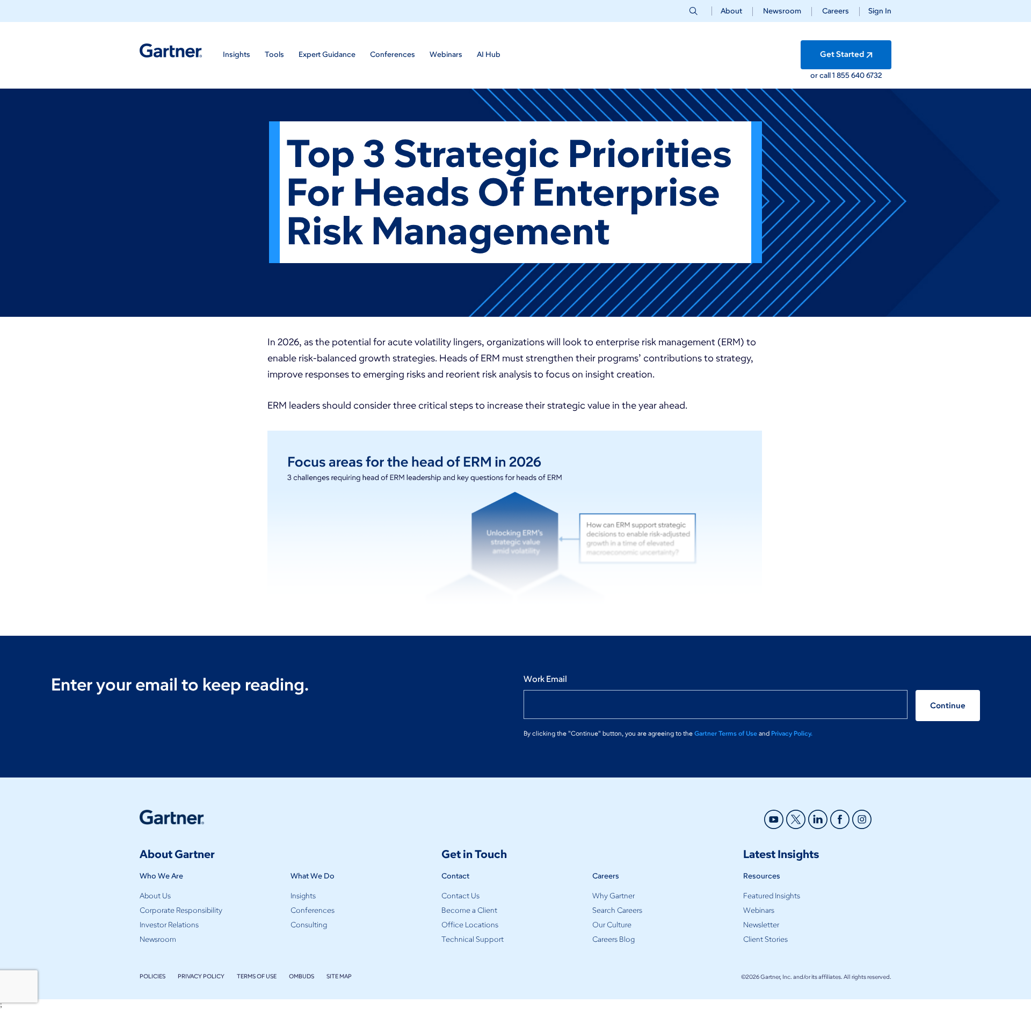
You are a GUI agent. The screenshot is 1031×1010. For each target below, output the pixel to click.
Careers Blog (613, 939)
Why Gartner (613, 895)
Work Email (545, 679)
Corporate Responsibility (181, 910)
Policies (152, 976)
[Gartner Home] (171, 50)
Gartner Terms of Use (726, 733)
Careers (835, 11)
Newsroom (782, 11)
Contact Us (460, 895)
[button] (875, 11)
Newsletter (761, 924)
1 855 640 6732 (857, 75)
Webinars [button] (446, 54)
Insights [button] (236, 54)
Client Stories (765, 939)
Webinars (758, 910)
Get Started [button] (842, 54)
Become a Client (469, 910)
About (731, 11)
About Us (155, 895)
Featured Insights (771, 895)
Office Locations (469, 924)
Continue (947, 705)
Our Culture (611, 924)
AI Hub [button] (488, 54)
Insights (303, 895)
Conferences (313, 910)
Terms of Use (257, 976)
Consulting (309, 924)
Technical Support (472, 939)
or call (821, 75)
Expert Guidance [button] (327, 54)
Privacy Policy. (791, 733)
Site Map (339, 976)
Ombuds (301, 976)
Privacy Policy (201, 976)
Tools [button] (274, 54)
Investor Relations (169, 924)
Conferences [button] (392, 54)
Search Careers (617, 910)
